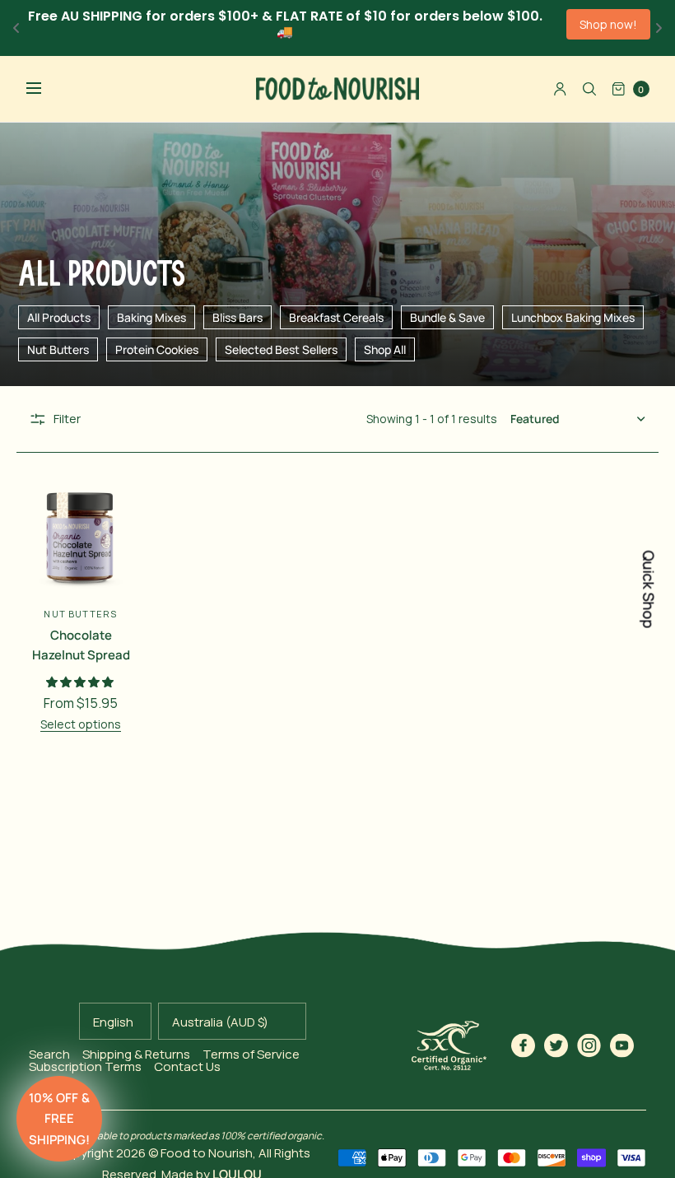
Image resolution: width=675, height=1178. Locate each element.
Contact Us (187, 1066)
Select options (80, 724)
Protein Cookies (156, 349)
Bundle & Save (447, 317)
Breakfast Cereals (336, 317)
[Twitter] (556, 1045)
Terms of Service (251, 1054)
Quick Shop (648, 589)
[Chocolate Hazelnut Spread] (81, 537)
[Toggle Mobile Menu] (44, 89)
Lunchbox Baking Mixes (573, 317)
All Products (59, 317)
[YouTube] (622, 1045)
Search (49, 1054)
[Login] (560, 89)
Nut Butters (58, 349)
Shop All (385, 349)
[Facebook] (523, 1045)
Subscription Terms (85, 1066)
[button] (59, 1119)
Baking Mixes (151, 317)
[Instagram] (589, 1045)
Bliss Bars (237, 317)
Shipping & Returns (136, 1054)
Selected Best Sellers (281, 349)
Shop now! (608, 24)
